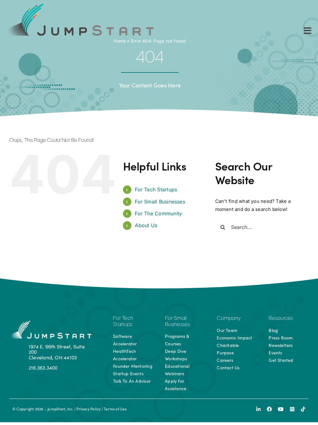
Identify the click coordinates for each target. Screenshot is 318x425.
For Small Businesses (160, 201)
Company (229, 318)
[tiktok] (303, 409)
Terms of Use (115, 408)
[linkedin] (258, 409)
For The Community (158, 213)
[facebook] (269, 409)
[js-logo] (78, 5)
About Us (146, 225)
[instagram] (292, 409)
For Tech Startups (156, 189)
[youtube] (281, 409)
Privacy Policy (88, 408)
